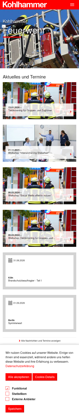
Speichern (14, 409)
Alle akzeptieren (18, 377)
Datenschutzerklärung (20, 366)
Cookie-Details (45, 377)
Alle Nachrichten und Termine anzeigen (41, 340)
